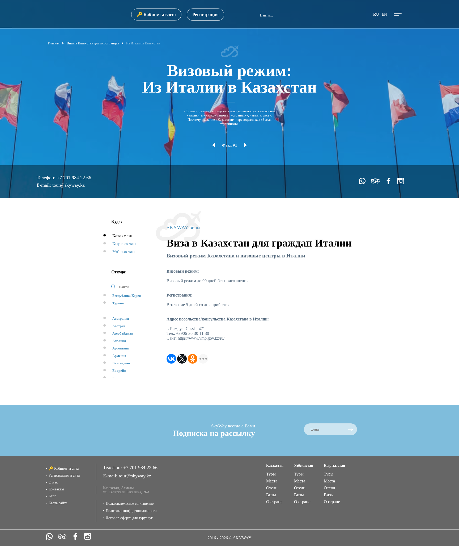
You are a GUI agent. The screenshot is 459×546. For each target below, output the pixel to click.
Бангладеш (121, 363)
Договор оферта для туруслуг (129, 518)
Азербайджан (122, 333)
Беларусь (119, 378)
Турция (118, 303)
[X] (182, 359)
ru (376, 14)
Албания (119, 341)
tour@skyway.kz (68, 185)
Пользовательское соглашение (130, 504)
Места (271, 481)
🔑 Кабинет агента (156, 14)
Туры (271, 474)
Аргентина (120, 348)
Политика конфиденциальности (131, 511)
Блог (52, 496)
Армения (119, 356)
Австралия (120, 318)
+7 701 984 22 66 (74, 177)
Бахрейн (119, 371)
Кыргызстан (124, 243)
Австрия (118, 326)
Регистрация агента (64, 475)
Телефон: (47, 177)
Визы (271, 495)
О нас (53, 482)
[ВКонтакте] (171, 359)
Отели (272, 488)
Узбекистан (123, 251)
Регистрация (205, 14)
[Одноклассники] (192, 359)
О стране (274, 501)
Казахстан (122, 235)
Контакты (56, 489)
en (384, 14)
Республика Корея (126, 296)
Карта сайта (58, 503)
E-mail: (44, 185)
